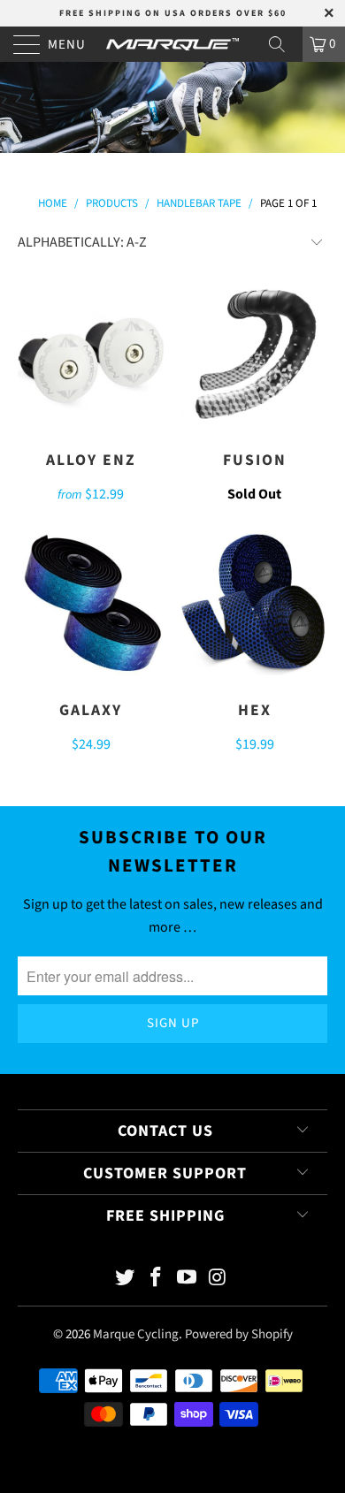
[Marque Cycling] (173, 44)
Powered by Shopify (239, 1334)
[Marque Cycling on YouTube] (187, 1279)
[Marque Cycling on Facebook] (156, 1279)
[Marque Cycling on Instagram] (217, 1279)
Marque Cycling (136, 1334)
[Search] (283, 44)
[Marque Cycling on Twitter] (125, 1279)
